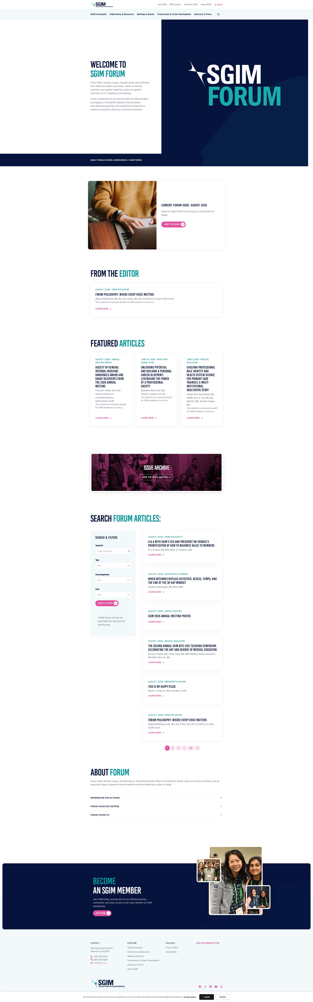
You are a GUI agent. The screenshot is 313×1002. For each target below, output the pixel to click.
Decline (223, 997)
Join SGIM (162, 4)
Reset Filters (105, 603)
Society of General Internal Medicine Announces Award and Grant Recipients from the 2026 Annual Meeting (109, 376)
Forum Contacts (99, 815)
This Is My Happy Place (162, 687)
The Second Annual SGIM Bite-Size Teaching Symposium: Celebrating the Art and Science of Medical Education (182, 648)
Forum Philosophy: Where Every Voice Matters (124, 294)
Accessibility (171, 952)
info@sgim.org (100, 963)
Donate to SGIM (191, 4)
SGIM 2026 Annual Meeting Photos (169, 616)
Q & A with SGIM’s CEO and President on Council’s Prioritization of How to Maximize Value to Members (181, 543)
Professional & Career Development (174, 14)
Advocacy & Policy (203, 14)
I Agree (207, 997)
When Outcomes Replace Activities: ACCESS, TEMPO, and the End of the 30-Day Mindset (182, 581)
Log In (220, 4)
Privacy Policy (172, 948)
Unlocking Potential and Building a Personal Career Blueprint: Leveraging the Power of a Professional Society (156, 376)
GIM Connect (175, 4)
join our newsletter (207, 943)
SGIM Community (98, 14)
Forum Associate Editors (104, 806)
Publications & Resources (122, 14)
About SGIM (206, 4)
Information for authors (105, 798)
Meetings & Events (145, 14)
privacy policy (190, 997)
